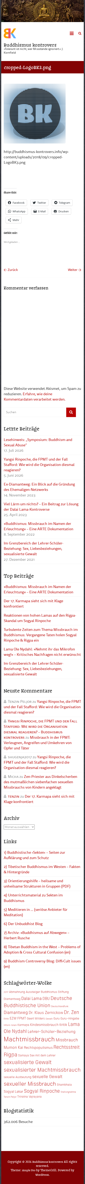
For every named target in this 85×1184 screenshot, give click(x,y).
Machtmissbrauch (29, 1039)
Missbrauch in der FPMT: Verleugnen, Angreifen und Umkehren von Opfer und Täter (38, 743)
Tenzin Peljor (10, 1096)
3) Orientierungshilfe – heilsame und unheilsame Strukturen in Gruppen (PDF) (37, 883)
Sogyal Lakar (13, 1091)
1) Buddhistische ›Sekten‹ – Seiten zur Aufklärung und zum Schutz (34, 855)
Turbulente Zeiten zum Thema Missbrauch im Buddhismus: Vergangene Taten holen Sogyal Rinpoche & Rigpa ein (41, 635)
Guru (56, 1018)
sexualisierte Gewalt (28, 1061)
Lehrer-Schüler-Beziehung (52, 1031)
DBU (46, 998)
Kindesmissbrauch (44, 1024)
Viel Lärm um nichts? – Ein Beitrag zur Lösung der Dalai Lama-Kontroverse (41, 506)
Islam (14, 1024)
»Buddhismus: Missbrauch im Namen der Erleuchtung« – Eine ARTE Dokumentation (38, 526)
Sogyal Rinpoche (42, 1091)
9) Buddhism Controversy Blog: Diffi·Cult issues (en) (42, 963)
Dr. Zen (71, 1012)
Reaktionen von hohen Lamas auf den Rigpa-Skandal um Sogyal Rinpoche (40, 618)
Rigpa (10, 1054)
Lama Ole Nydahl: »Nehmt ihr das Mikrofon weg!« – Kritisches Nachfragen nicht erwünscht (42, 652)
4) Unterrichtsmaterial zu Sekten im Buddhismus (33, 897)
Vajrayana (35, 1096)
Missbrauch (67, 1039)
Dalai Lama (31, 998)
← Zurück (11, 270)
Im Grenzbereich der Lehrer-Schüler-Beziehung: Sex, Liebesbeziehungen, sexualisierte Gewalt (33, 549)
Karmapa (23, 1024)
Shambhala (64, 1084)
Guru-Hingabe (69, 1018)
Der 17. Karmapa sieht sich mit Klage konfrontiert (33, 603)
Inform (7, 1024)
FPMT (21, 1018)
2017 (6, 992)
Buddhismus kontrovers (30, 45)
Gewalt (49, 1018)
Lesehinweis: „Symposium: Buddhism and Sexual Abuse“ (38, 442)
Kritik (63, 1024)
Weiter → (74, 270)
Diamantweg (16, 1012)
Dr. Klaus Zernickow (46, 1012)
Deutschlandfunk (59, 1006)
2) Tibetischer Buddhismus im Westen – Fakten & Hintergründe (42, 869)
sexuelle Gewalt (47, 1076)
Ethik (6, 1018)
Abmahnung (17, 992)
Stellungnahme (68, 1091)
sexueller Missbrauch (30, 1083)
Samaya (23, 1055)
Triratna (22, 1096)
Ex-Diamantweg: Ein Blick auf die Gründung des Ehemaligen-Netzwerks (39, 487)
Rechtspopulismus (38, 1047)
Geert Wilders (36, 1018)
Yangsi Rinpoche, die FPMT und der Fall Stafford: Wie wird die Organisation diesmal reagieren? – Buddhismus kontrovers (40, 729)
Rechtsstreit (66, 1047)
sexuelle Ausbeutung (17, 1077)
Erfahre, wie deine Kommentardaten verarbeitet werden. (34, 396)
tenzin (13, 796)
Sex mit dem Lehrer (42, 1055)
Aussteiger (33, 992)
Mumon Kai (13, 1047)
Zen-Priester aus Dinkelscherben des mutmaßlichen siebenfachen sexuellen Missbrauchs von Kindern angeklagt (40, 782)
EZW (13, 1018)
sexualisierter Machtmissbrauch (42, 1069)
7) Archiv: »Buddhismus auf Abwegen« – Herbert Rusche (36, 935)
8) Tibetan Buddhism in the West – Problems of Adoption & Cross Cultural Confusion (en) (42, 949)
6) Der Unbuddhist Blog (23, 924)
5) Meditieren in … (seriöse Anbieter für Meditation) (35, 912)
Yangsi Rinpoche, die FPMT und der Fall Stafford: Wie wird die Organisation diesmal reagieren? (39, 465)
